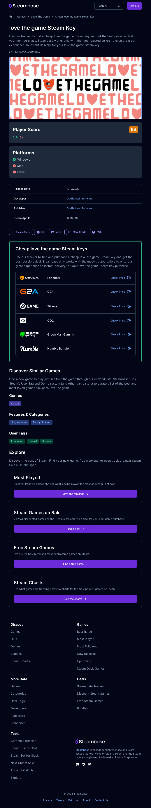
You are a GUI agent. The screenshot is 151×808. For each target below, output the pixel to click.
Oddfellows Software (79, 198)
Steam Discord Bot (24, 748)
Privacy (47, 800)
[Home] (10, 16)
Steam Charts (20, 661)
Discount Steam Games (93, 693)
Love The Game (40, 16)
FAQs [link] (99, 232)
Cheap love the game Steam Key (74, 16)
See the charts (73, 598)
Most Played (85, 639)
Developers (19, 708)
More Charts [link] (79, 232)
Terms (60, 800)
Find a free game (73, 563)
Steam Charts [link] (23, 232)
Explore (134, 5)
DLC (14, 639)
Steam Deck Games (90, 668)
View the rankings (73, 493)
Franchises (18, 723)
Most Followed (87, 646)
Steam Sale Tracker (90, 686)
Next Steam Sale (22, 763)
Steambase (82, 749)
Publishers (18, 715)
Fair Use (73, 800)
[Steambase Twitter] (89, 764)
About (86, 800)
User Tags (18, 701)
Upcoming (84, 661)
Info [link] (43, 232)
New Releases (86, 654)
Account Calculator (24, 770)
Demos (15, 646)
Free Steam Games (90, 701)
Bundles (16, 654)
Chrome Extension (23, 741)
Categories (18, 693)
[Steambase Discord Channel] (77, 764)
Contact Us (101, 800)
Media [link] (59, 232)
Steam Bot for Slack (25, 755)
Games (21, 16)
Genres (15, 686)
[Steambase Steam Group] (83, 764)
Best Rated (84, 631)
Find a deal (73, 528)
